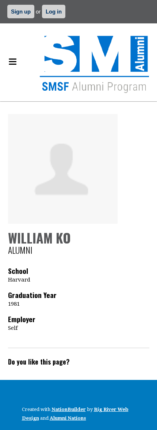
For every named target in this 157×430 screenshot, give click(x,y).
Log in (54, 11)
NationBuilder (68, 409)
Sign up (21, 11)
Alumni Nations (68, 418)
